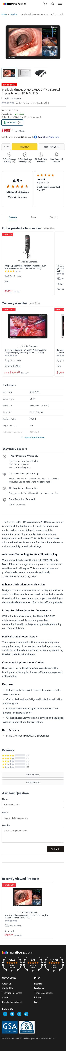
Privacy (37, 997)
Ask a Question (33, 782)
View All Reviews (17, 197)
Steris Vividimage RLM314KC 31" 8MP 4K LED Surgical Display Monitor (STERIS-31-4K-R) (25, 351)
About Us (6, 983)
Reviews (53, 217)
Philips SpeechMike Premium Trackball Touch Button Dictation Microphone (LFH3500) (25, 266)
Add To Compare (13, 98)
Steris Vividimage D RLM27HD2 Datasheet (27, 735)
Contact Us (7, 988)
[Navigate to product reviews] (8, 103)
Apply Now (54, 137)
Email (5, 812)
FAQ (36, 1002)
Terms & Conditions (43, 993)
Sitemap (38, 983)
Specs (33, 217)
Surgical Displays (14, 14)
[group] (60, 3)
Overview (13, 217)
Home (4, 14)
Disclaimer (39, 988)
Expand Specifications (35, 437)
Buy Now (24, 147)
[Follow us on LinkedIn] (26, 1014)
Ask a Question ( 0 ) (40, 103)
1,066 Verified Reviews (17, 192)
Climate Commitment (12, 1002)
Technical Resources (12, 993)
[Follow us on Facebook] (5, 1014)
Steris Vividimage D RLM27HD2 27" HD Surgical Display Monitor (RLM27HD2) (26, 916)
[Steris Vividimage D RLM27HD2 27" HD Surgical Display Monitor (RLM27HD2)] (28, 897)
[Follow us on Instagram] (19, 1014)
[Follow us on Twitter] (12, 1014)
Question (6, 825)
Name (5, 799)
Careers (6, 997)
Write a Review (23, 103)
